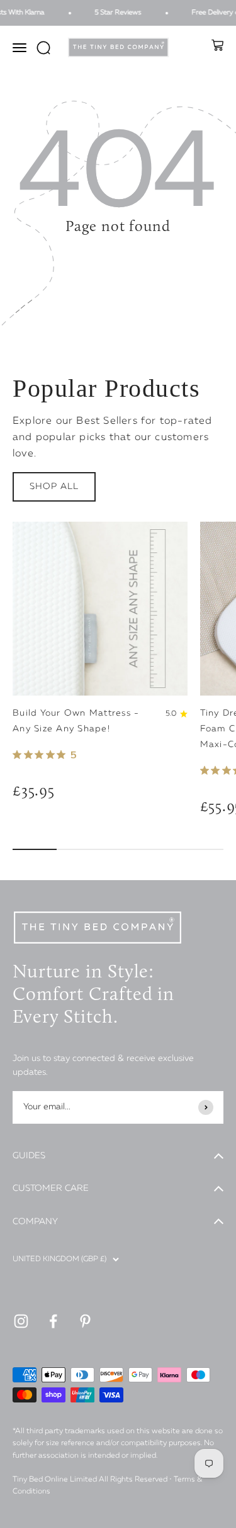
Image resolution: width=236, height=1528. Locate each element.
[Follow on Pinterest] (85, 1321)
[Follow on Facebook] (53, 1321)
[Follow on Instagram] (21, 1321)
